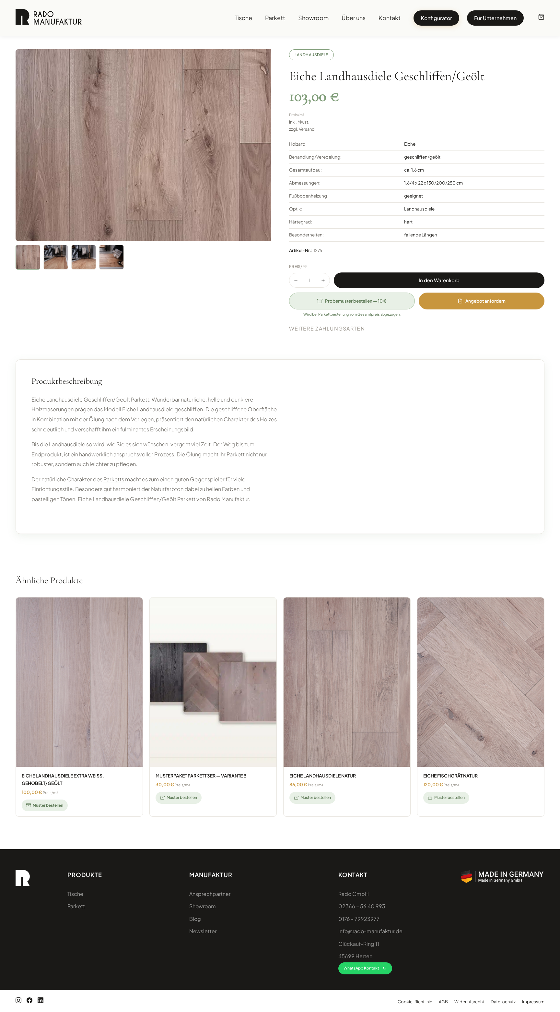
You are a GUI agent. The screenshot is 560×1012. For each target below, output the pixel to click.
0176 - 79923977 (358, 918)
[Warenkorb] (541, 18)
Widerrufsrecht (469, 1001)
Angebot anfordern (485, 301)
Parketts (114, 479)
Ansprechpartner (209, 893)
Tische (243, 18)
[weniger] (295, 280)
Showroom (313, 18)
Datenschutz (503, 1001)
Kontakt (390, 18)
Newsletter (202, 931)
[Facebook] (29, 1001)
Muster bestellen (48, 805)
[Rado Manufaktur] (49, 18)
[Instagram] (18, 1001)
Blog (195, 918)
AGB (443, 1001)
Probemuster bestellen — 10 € (356, 301)
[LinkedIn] (40, 1001)
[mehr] (323, 280)
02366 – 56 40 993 (361, 906)
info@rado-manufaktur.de (370, 931)
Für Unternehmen (495, 18)
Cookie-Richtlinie (415, 1001)
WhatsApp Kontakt (361, 968)
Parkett (275, 18)
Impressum (533, 1001)
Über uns (354, 18)
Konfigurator (436, 18)
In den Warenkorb (439, 280)
